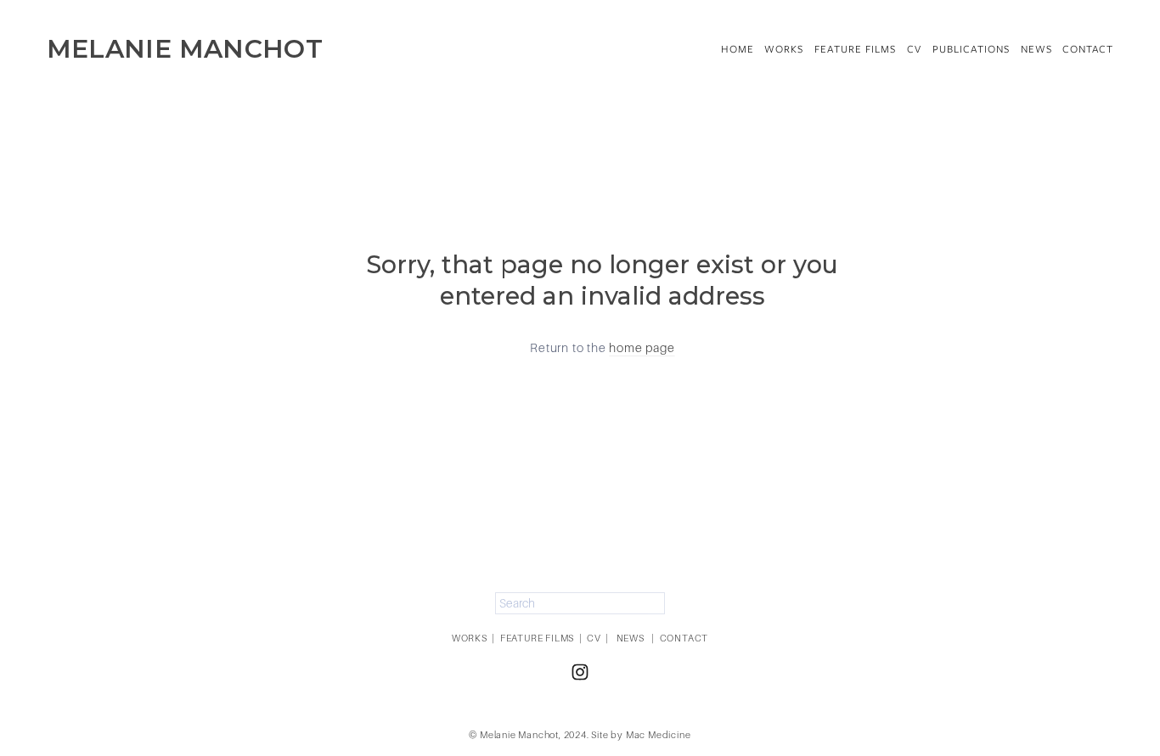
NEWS (631, 638)
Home (737, 49)
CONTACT (684, 638)
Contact (1087, 49)
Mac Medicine (658, 735)
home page (641, 348)
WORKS (469, 638)
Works (783, 49)
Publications (971, 49)
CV (914, 49)
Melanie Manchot (185, 48)
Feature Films (855, 49)
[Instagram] (580, 672)
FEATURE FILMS (537, 638)
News (1036, 49)
